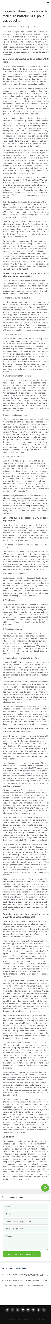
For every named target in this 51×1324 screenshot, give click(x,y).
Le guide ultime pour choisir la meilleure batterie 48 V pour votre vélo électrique (14, 1280)
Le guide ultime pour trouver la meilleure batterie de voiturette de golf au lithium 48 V (38, 1286)
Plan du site (39, 1319)
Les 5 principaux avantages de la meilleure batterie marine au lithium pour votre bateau (14, 1286)
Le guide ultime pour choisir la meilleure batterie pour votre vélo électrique (19, 1274)
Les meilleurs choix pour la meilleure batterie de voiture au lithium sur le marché (38, 1280)
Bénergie (29, 1319)
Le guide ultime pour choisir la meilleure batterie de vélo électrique (38, 1275)
